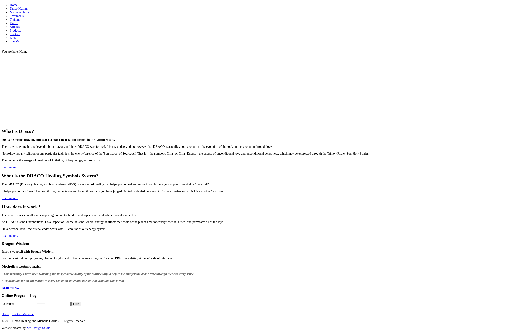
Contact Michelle (23, 314)
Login (76, 303)
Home (5, 314)
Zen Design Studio (38, 328)
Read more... (10, 167)
